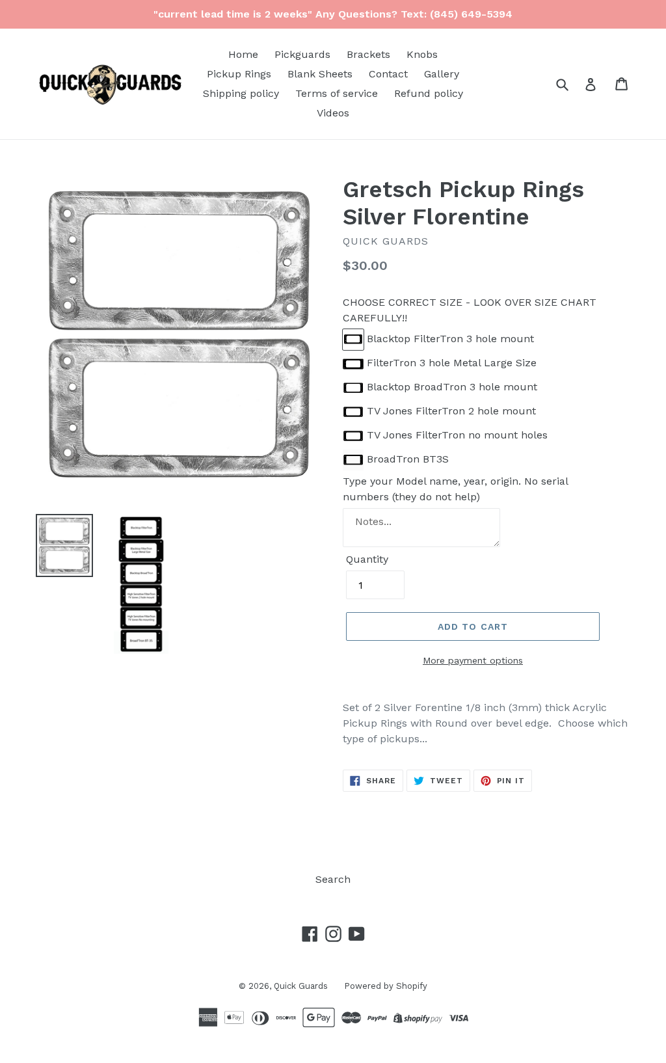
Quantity (367, 559)
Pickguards (302, 54)
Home (243, 54)
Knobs (422, 54)
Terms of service (336, 93)
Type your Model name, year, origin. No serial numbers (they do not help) (455, 489)
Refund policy (428, 93)
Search (333, 879)
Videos (333, 113)
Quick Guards (301, 986)
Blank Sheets (320, 74)
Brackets (368, 54)
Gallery (441, 74)
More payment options (473, 660)
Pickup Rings (239, 74)
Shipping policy (241, 93)
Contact (388, 74)
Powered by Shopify (385, 986)
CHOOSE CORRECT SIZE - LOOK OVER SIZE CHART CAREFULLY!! (469, 310)
